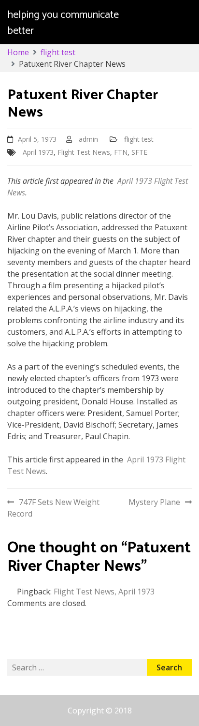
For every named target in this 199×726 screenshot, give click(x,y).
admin (88, 139)
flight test (139, 139)
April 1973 (38, 152)
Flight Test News (83, 152)
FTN (121, 152)
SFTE (139, 152)
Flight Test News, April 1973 (104, 591)
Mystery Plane (154, 502)
